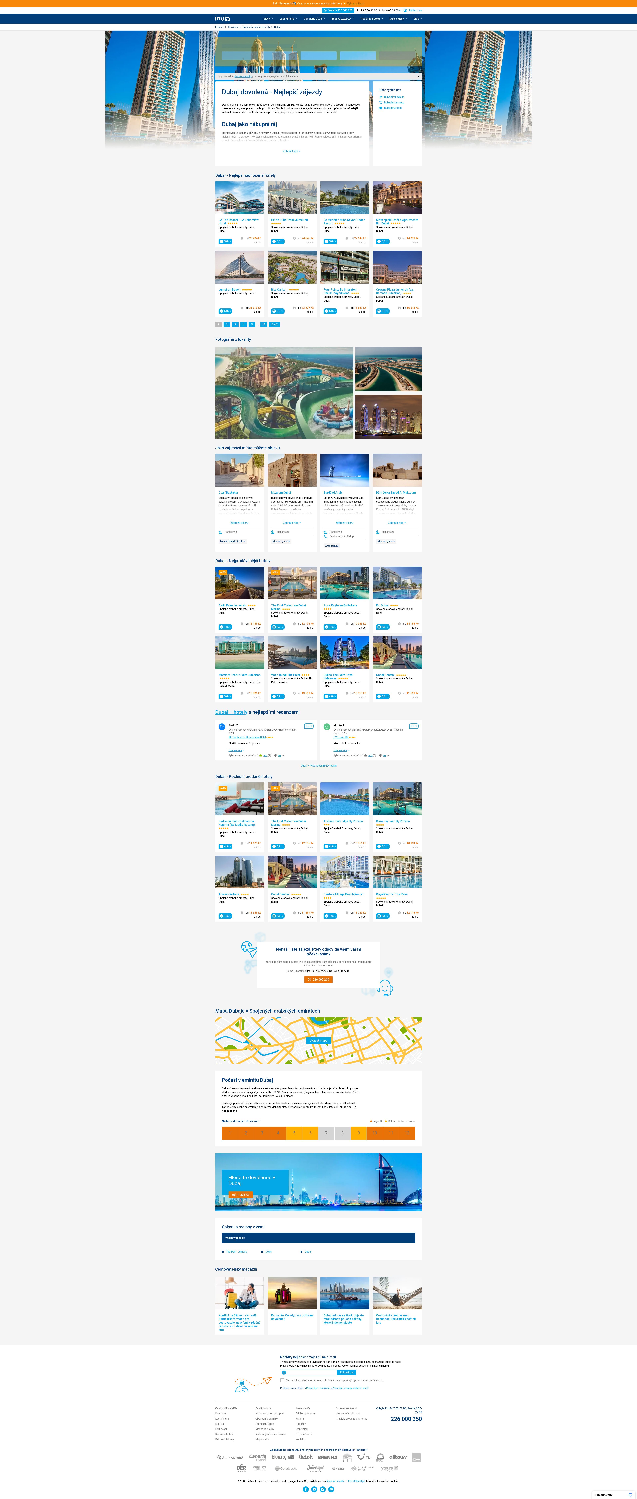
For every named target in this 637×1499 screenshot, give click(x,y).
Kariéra (300, 1418)
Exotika (219, 1423)
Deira (268, 1251)
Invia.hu (340, 1481)
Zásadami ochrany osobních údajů (350, 1388)
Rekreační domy (224, 1439)
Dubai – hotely (231, 712)
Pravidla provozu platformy (351, 1418)
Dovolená (233, 27)
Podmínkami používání (318, 1388)
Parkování (221, 1429)
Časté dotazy (263, 1408)
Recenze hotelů (224, 1434)
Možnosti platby (264, 1429)
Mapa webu (262, 1439)
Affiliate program (305, 1413)
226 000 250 (406, 1419)
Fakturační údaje (264, 1423)
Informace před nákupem (269, 1413)
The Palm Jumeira (236, 1251)
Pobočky (301, 1423)
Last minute (222, 1418)
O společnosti (304, 1434)
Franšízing (302, 1429)
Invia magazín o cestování (270, 1434)
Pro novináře (303, 1408)
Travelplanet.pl (356, 1481)
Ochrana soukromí (346, 1408)
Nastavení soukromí (347, 1413)
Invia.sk (330, 1481)
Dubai (308, 1251)
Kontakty (301, 1439)
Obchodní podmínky (266, 1418)
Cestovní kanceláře (226, 1408)
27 (264, 324)
